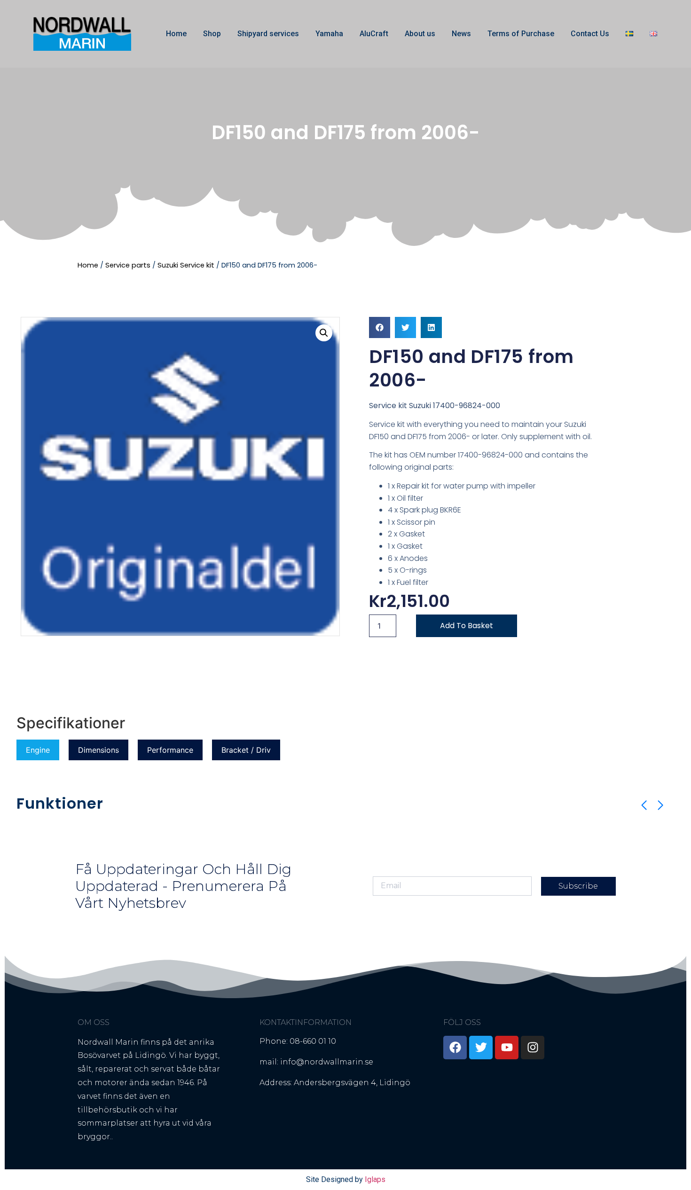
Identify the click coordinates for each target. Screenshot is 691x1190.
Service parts (127, 265)
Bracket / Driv (246, 750)
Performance (170, 750)
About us (420, 33)
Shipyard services (268, 33)
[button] (323, 332)
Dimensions (98, 750)
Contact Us (590, 33)
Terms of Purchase (520, 33)
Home (176, 33)
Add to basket (466, 625)
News (461, 33)
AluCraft (374, 33)
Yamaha (329, 33)
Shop (212, 33)
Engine (38, 750)
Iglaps (375, 1179)
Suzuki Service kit (185, 265)
